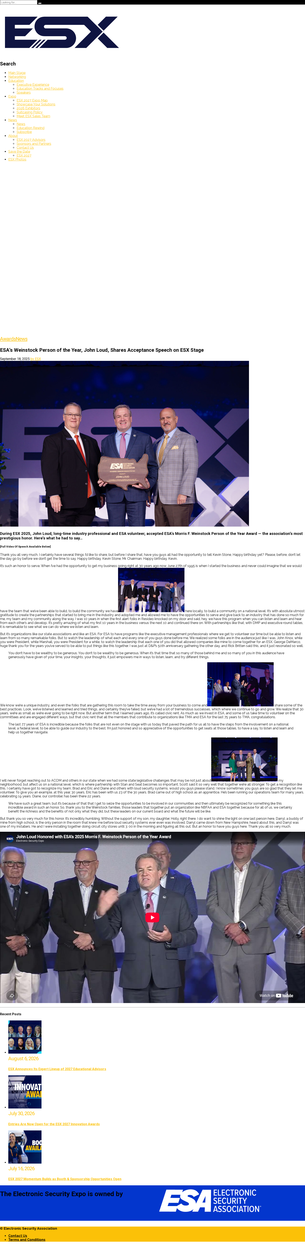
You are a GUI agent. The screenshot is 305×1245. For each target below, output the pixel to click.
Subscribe (24, 132)
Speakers (24, 92)
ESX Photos (17, 159)
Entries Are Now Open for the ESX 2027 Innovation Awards (54, 1124)
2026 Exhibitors (28, 108)
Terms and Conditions (26, 1240)
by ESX (35, 359)
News (12, 120)
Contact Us (25, 148)
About (13, 136)
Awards (8, 339)
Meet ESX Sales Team (33, 116)
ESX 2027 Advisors (31, 140)
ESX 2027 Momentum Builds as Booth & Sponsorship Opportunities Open (64, 1179)
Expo (12, 96)
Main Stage (17, 73)
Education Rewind (30, 128)
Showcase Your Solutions (36, 104)
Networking (17, 77)
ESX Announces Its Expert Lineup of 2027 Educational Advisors (57, 1069)
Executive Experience (33, 85)
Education (16, 81)
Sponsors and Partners (34, 144)
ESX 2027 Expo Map (32, 100)
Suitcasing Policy (30, 112)
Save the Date (19, 152)
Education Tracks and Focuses (40, 89)
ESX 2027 (24, 155)
